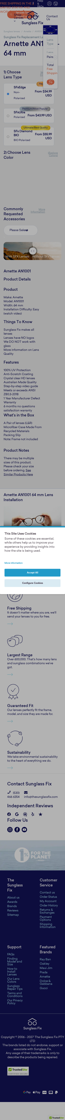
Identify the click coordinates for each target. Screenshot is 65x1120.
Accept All (32, 572)
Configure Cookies (32, 583)
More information (14, 563)
